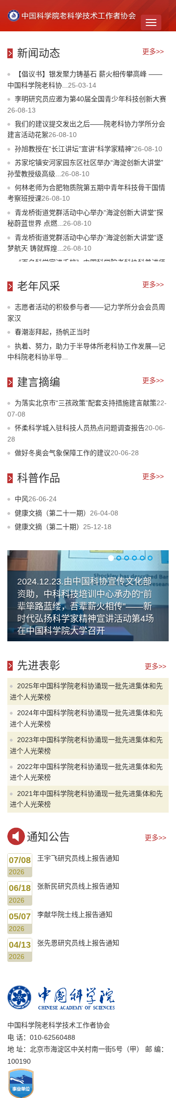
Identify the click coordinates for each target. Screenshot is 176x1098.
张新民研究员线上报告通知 (78, 886)
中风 (36, 499)
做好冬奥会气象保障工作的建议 (77, 453)
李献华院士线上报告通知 (74, 914)
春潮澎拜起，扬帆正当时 (52, 332)
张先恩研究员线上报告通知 (78, 943)
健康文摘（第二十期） (63, 527)
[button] (19, 596)
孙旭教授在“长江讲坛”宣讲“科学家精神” (88, 149)
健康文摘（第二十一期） (66, 513)
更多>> (153, 51)
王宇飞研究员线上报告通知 (78, 858)
